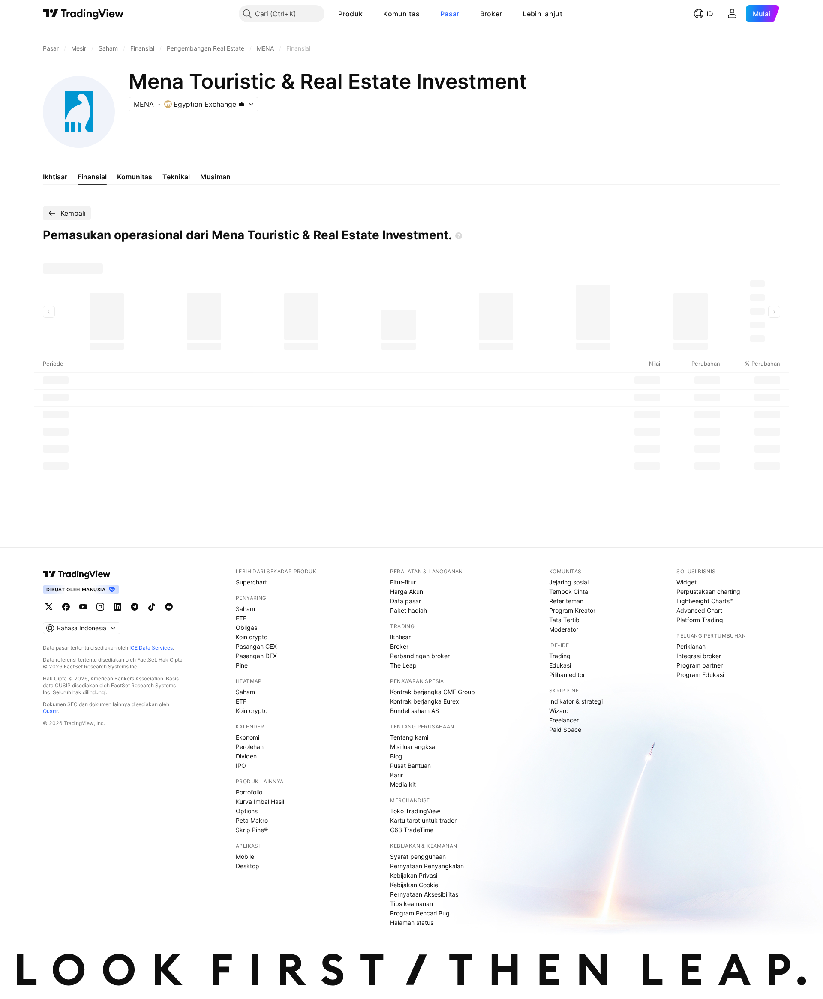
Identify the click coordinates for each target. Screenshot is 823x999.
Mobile (245, 856)
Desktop (247, 866)
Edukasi (560, 665)
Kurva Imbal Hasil (260, 801)
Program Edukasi (700, 674)
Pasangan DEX (256, 655)
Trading (560, 655)
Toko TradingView (415, 811)
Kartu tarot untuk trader (423, 820)
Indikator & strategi (576, 701)
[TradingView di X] (49, 607)
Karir (396, 775)
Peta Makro (252, 820)
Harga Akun (406, 591)
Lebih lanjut (542, 13)
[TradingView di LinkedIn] (117, 607)
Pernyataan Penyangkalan (427, 866)
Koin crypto (251, 637)
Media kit (403, 784)
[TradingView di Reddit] (169, 607)
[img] (242, 104)
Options (247, 811)
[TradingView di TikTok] (152, 607)
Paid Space (565, 729)
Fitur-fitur (403, 582)
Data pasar (405, 601)
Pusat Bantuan (410, 765)
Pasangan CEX (256, 646)
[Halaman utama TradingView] (83, 14)
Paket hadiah (408, 610)
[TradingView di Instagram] (100, 607)
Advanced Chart (699, 610)
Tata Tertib (564, 619)
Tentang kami (409, 737)
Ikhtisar (400, 637)
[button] (369, 13)
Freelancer (564, 720)
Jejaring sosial (569, 582)
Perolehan (250, 746)
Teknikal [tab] (176, 176)
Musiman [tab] (215, 176)
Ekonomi (247, 737)
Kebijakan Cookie (414, 884)
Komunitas (401, 13)
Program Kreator (572, 610)
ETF (241, 618)
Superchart (251, 582)
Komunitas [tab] (134, 176)
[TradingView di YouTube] (83, 607)
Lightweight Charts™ (704, 601)
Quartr (50, 711)
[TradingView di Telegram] (135, 607)
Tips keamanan (411, 903)
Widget (686, 582)
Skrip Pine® (252, 830)
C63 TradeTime (411, 830)
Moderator (563, 629)
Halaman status (411, 922)
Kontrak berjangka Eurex (424, 701)
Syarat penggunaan (418, 856)
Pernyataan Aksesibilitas (424, 894)
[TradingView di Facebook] (66, 607)
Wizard (559, 710)
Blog (396, 756)
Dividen (246, 756)
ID (709, 13)
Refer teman (566, 601)
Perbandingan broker (420, 655)
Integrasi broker (698, 655)
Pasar (450, 13)
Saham (245, 608)
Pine (242, 665)
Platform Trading (699, 619)
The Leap (403, 665)
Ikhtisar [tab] (55, 176)
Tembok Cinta (568, 591)
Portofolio (249, 792)
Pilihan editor (567, 674)
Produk (350, 13)
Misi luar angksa (412, 746)
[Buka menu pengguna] (732, 13)
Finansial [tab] (92, 176)
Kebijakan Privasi (413, 875)
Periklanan (691, 646)
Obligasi (247, 627)
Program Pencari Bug (420, 913)
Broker (491, 13)
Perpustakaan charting (708, 591)
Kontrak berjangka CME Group (432, 691)
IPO (241, 765)
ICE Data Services (151, 647)
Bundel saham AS (414, 710)
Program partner (699, 665)
